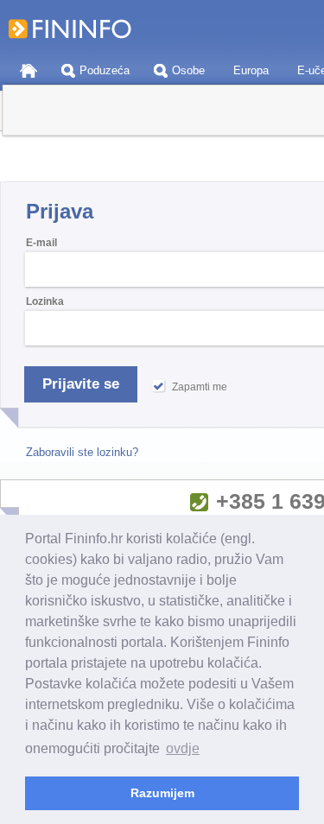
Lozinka (45, 301)
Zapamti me (199, 387)
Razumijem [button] (162, 793)
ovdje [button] (183, 748)
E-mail (41, 243)
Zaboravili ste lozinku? (82, 452)
